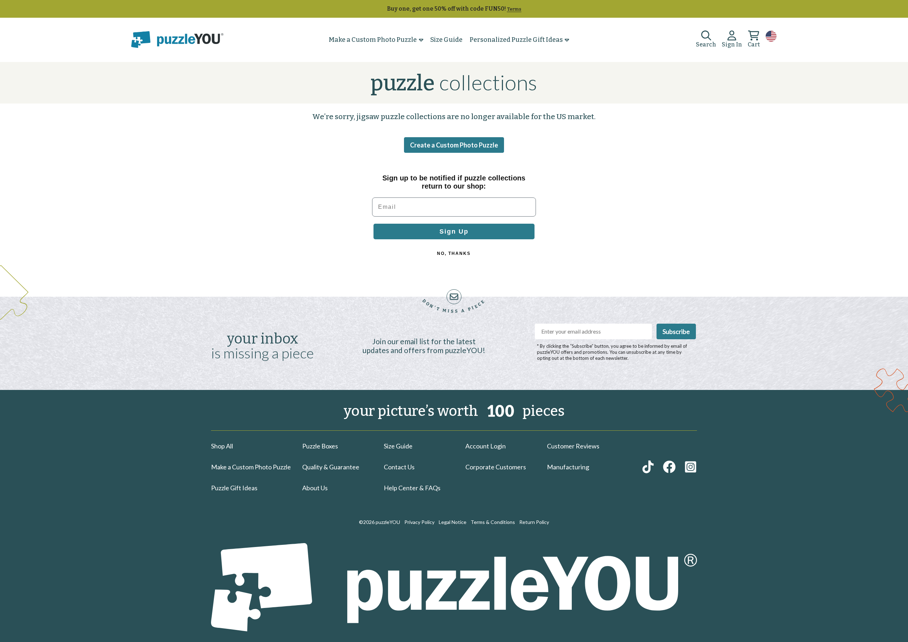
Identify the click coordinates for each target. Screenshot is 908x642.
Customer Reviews (573, 446)
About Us (315, 488)
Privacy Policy (419, 522)
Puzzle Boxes (320, 446)
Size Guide (446, 40)
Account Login (485, 446)
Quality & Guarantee (330, 467)
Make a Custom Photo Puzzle (373, 40)
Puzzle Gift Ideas (234, 488)
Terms (514, 9)
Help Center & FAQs (412, 488)
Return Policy (534, 522)
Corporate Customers (495, 467)
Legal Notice (452, 522)
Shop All (222, 446)
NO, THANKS (454, 253)
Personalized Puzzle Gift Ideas (516, 40)
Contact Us (399, 467)
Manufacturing (568, 467)
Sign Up (454, 231)
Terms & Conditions (493, 522)
